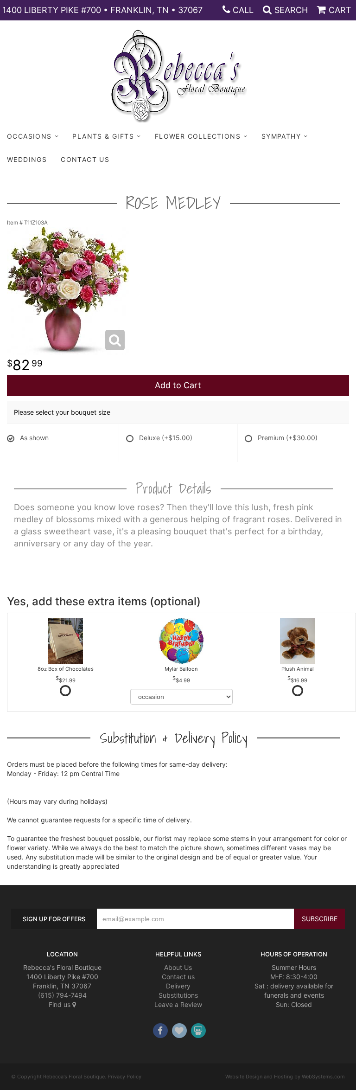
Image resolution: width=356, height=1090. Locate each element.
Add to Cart (178, 385)
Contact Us (85, 159)
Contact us (178, 977)
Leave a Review (178, 1004)
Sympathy (281, 136)
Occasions (29, 136)
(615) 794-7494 (62, 995)
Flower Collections (198, 136)
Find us (60, 1004)
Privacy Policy (124, 1076)
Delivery (178, 986)
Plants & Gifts (103, 136)
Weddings (27, 159)
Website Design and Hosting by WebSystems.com (285, 1076)
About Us (178, 967)
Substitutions (178, 995)
